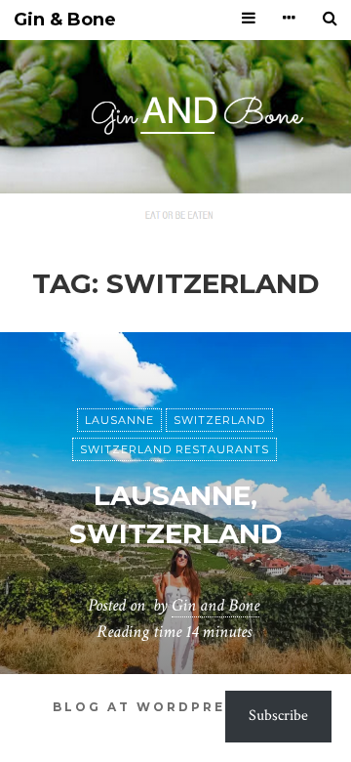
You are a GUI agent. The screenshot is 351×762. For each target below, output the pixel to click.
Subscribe (278, 715)
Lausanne (119, 420)
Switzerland (219, 420)
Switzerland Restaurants (174, 449)
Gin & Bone (65, 20)
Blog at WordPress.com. (175, 706)
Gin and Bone (215, 605)
